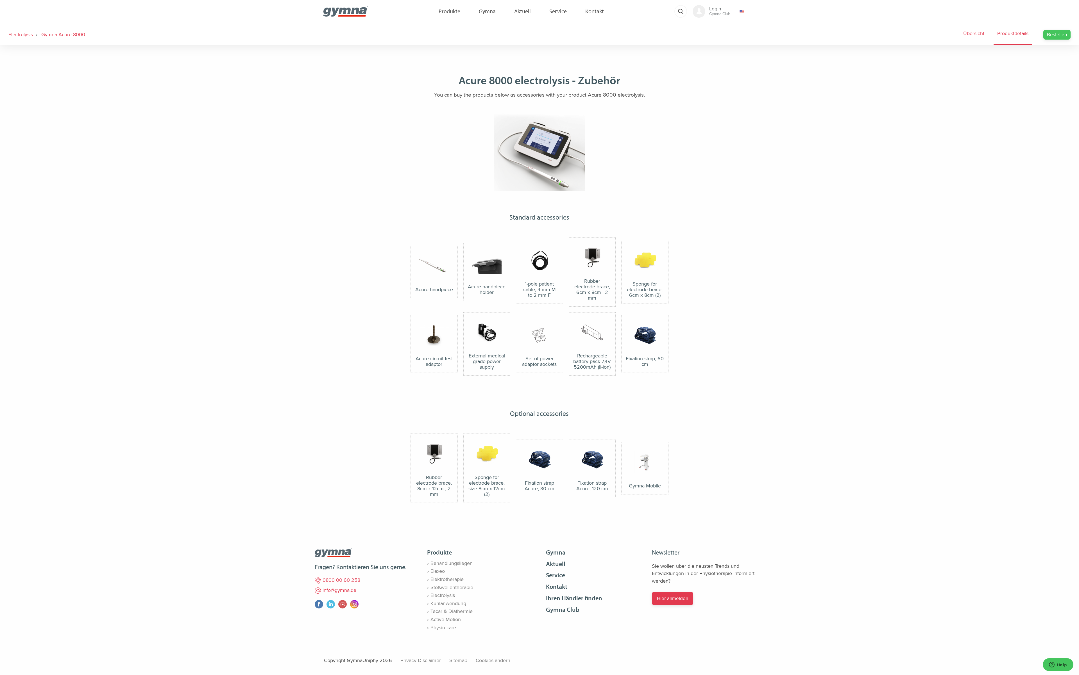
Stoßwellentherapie (451, 587)
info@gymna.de (338, 590)
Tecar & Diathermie (451, 611)
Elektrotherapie (447, 579)
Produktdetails (1012, 33)
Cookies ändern (493, 660)
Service (555, 575)
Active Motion (445, 619)
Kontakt (556, 586)
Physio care (443, 627)
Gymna (555, 552)
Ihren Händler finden (574, 598)
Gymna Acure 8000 (63, 34)
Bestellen (1057, 35)
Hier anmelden (672, 598)
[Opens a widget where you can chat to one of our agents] (1057, 665)
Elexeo (437, 571)
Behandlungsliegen (451, 563)
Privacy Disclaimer (420, 660)
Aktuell (555, 564)
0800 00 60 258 (340, 580)
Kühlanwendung (448, 603)
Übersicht (973, 33)
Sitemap (458, 660)
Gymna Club (562, 610)
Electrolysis (20, 34)
